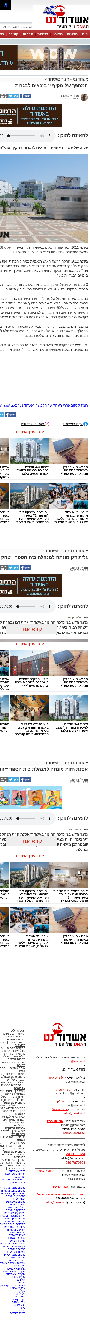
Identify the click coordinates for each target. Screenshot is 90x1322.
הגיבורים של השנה (14, 1035)
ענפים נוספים (17, 1024)
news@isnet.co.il (74, 1089)
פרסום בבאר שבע (15, 1177)
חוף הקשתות (18, 1255)
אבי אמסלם (18, 1258)
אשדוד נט (80, 56)
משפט (21, 1095)
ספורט (57, 34)
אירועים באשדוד (15, 1185)
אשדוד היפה (17, 1052)
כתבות (21, 1029)
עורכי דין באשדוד (15, 1196)
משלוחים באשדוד (15, 1163)
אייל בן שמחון (17, 1138)
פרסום (21, 1238)
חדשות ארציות (17, 998)
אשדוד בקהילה (15, 1050)
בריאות (21, 1092)
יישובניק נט (18, 1154)
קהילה (13, 34)
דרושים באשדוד (16, 1188)
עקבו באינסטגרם (33, 379)
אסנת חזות (75, 785)
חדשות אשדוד (15, 995)
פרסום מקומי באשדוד (12, 1146)
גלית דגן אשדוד (73, 573)
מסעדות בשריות (16, 1004)
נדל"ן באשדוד (17, 1127)
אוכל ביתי (19, 1006)
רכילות (42, 34)
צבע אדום (19, 1260)
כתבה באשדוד (16, 1216)
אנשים (10, 1029)
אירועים (21, 1046)
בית (85, 34)
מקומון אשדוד (17, 1160)
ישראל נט (19, 1132)
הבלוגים (20, 1069)
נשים (22, 1115)
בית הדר (20, 1263)
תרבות (28, 34)
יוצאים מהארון (13, 992)
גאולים (21, 1246)
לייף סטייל (18, 1090)
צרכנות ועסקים (15, 1084)
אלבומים (19, 1044)
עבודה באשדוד (16, 1213)
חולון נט (20, 1235)
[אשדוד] (61, 29)
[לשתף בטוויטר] (13, 74)
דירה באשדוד (17, 1221)
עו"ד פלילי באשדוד (14, 1224)
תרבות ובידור (16, 1015)
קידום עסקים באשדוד (12, 1149)
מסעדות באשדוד (15, 1166)
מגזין (22, 1027)
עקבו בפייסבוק (73, 379)
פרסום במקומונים (15, 1157)
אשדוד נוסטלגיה (14, 1075)
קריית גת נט (18, 1232)
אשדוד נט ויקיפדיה (14, 1207)
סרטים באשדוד (16, 1124)
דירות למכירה (17, 1269)
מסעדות (20, 1001)
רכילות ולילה (17, 986)
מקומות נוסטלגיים (14, 1078)
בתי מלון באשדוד (15, 1152)
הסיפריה (20, 1266)
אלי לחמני (19, 1249)
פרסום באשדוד (16, 1205)
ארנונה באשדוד (16, 1193)
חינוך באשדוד (58, 56)
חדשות (72, 34)
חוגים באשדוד (17, 1191)
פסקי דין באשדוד (15, 1098)
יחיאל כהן (19, 1252)
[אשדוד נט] (58, 1003)
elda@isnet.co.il (74, 1069)
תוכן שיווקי (19, 1087)
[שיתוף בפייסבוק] (25, 74)
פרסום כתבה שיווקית (13, 1210)
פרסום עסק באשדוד (13, 1129)
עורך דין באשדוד (15, 1230)
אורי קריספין (55, 1077)
